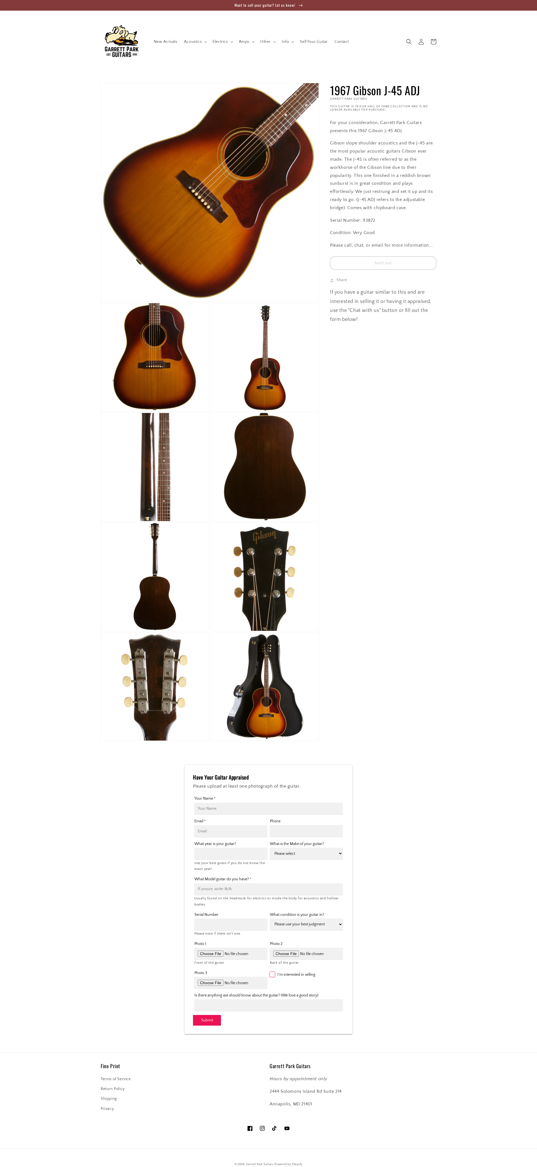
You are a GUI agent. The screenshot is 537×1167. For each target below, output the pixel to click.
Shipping (109, 1098)
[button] (195, 42)
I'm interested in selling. (296, 974)
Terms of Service (116, 1079)
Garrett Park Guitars (260, 1164)
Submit (207, 1020)
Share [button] (341, 280)
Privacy (107, 1109)
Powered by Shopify (288, 1164)
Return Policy (113, 1089)
